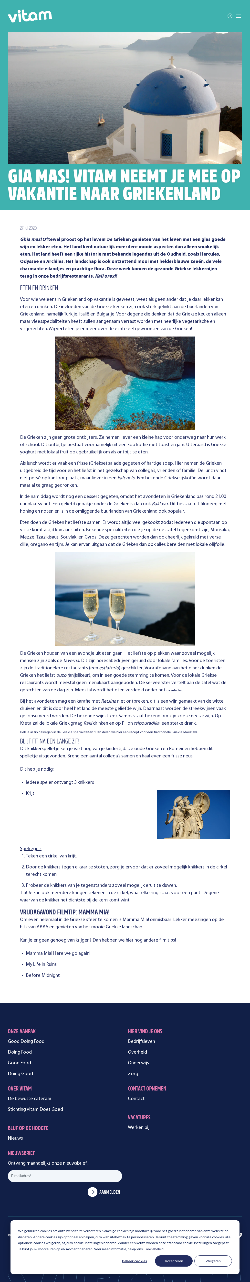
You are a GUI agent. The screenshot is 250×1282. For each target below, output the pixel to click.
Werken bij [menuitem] (138, 1127)
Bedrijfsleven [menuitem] (141, 1041)
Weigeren (213, 1261)
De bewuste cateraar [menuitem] (30, 1098)
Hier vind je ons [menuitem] (145, 1032)
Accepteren (174, 1261)
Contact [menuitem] (136, 1098)
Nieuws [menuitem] (15, 1138)
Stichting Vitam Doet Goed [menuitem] (35, 1109)
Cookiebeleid (154, 1249)
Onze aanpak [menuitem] (22, 1032)
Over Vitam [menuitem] (20, 1089)
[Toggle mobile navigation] (238, 16)
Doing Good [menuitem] (20, 1073)
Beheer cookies (134, 1261)
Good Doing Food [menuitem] (26, 1041)
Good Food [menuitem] (19, 1063)
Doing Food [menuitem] (20, 1052)
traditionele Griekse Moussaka (176, 732)
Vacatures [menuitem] (139, 1118)
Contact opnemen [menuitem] (147, 1089)
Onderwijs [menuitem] (138, 1063)
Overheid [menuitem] (137, 1052)
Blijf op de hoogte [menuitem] (28, 1129)
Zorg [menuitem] (133, 1073)
